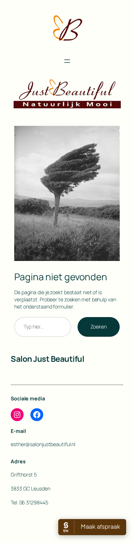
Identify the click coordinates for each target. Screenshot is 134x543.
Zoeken (98, 326)
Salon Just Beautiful (47, 358)
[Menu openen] (67, 61)
